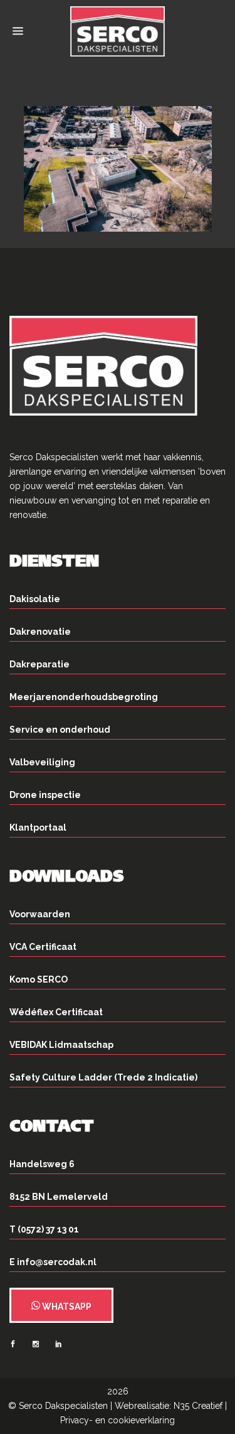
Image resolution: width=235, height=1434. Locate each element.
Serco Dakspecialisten (63, 1406)
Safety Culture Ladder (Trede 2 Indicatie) (103, 1077)
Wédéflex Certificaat (56, 1012)
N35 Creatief (198, 1406)
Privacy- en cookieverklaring (117, 1420)
